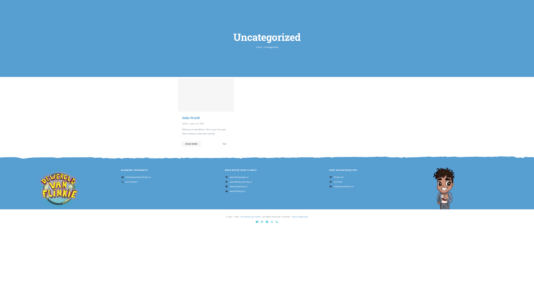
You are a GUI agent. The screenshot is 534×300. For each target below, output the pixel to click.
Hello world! (191, 118)
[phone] (277, 222)
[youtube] (257, 222)
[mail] (272, 222)
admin (185, 123)
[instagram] (262, 222)
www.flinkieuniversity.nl (241, 182)
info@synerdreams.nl (344, 186)
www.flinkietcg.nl (237, 191)
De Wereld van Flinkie (251, 216)
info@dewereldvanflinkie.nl (138, 177)
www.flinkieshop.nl (238, 186)
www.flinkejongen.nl (239, 177)
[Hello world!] (206, 95)
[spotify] (267, 222)
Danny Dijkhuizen (300, 216)
